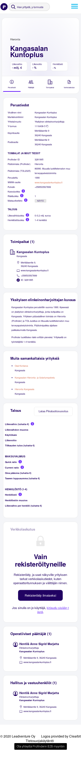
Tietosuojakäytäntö (40, 740)
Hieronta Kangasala (24, 389)
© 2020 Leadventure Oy (17, 736)
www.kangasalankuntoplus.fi (48, 182)
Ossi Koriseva (21, 365)
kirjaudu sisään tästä (53, 609)
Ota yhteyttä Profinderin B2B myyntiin (41, 746)
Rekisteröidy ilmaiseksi (40, 595)
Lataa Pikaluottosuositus (53, 411)
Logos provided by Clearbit (61, 736)
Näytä (40, 201)
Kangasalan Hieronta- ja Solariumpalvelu (35, 377)
